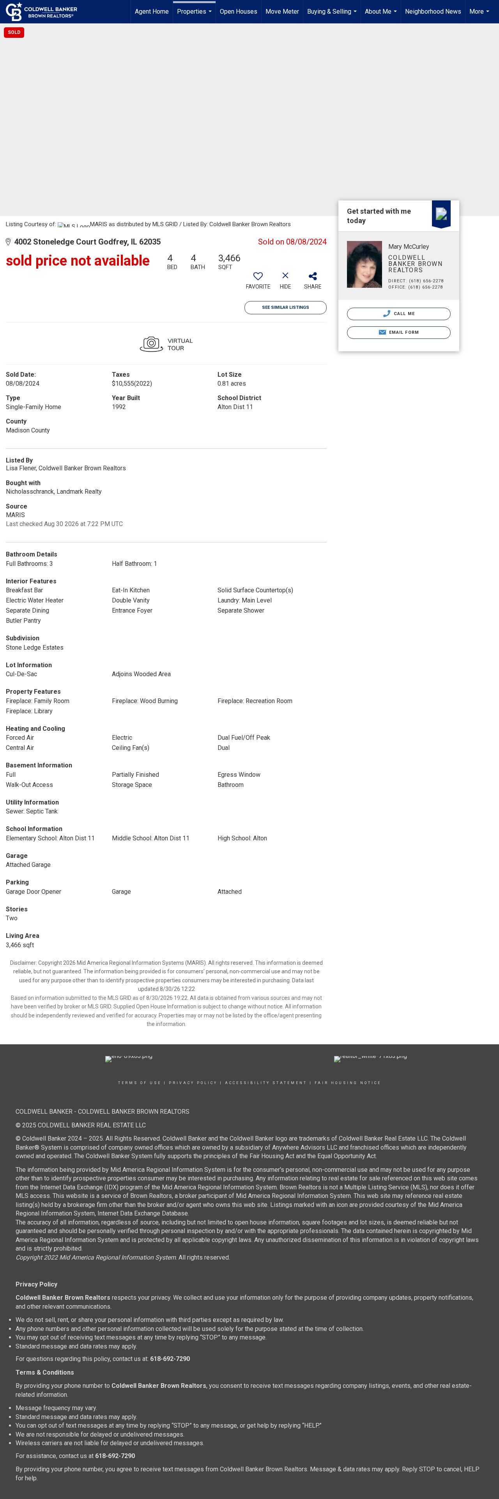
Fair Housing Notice (348, 1083)
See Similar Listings (285, 307)
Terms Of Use (139, 1083)
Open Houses (238, 11)
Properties (195, 15)
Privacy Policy (193, 1083)
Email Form (403, 332)
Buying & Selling (333, 15)
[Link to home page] (45, 11)
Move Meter (282, 11)
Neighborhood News (433, 11)
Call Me (403, 313)
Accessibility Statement (266, 1083)
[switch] (258, 283)
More (480, 15)
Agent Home (152, 11)
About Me (382, 15)
